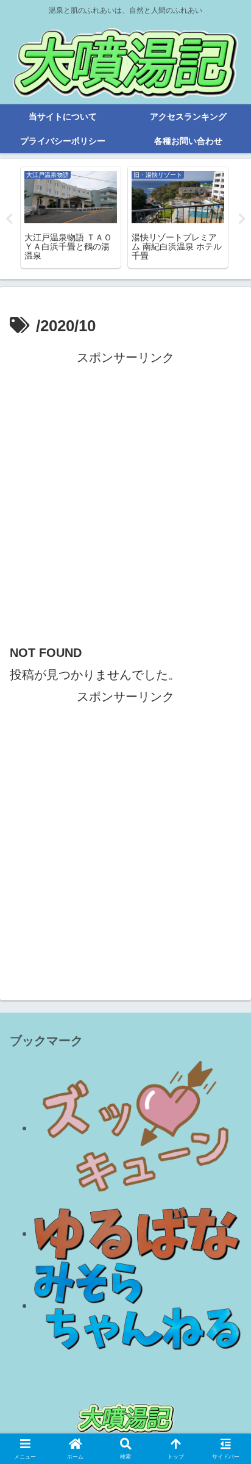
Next (242, 219)
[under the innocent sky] (137, 1305)
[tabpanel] (71, 217)
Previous (9, 219)
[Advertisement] (125, 494)
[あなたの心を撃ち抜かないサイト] (137, 1128)
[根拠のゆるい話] (137, 1233)
